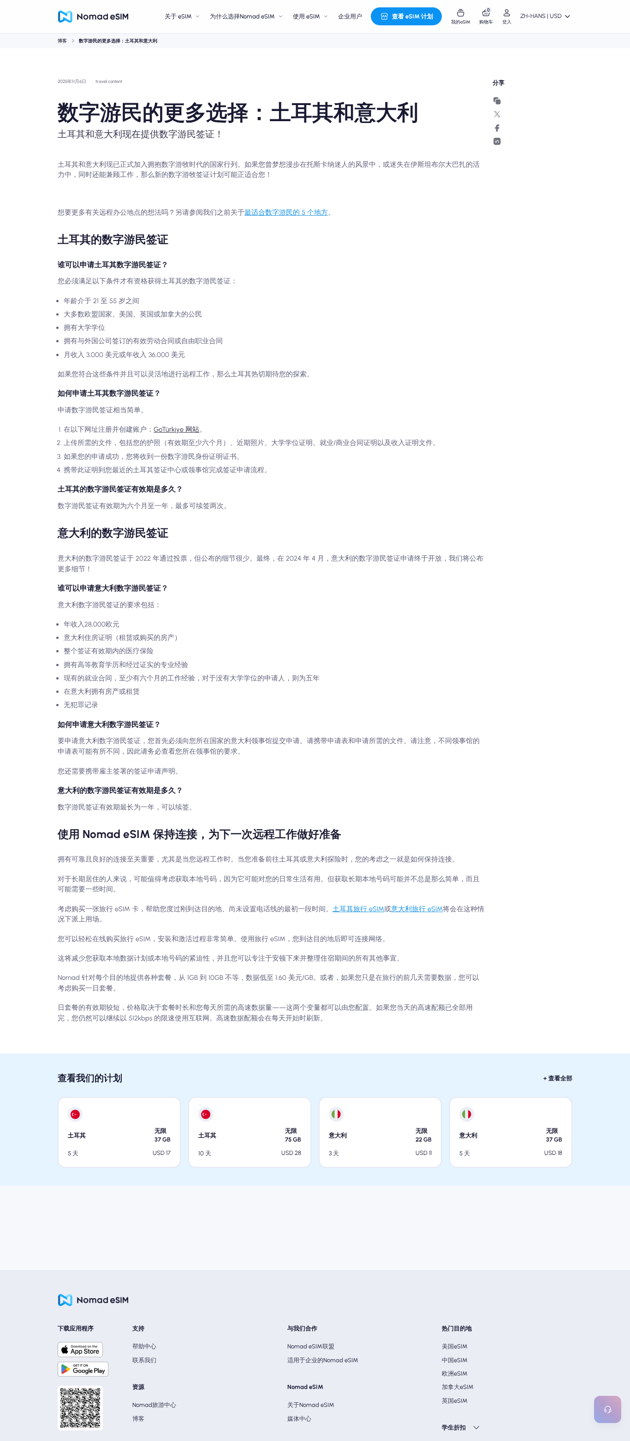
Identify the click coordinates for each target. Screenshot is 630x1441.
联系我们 (144, 1360)
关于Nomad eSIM (310, 1404)
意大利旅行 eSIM (417, 909)
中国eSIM (455, 1360)
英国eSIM (455, 1400)
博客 (62, 40)
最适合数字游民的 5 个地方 (286, 212)
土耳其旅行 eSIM (358, 909)
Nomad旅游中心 (154, 1404)
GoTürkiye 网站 (176, 429)
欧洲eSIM (455, 1373)
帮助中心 (144, 1346)
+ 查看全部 (557, 1078)
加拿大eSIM (458, 1386)
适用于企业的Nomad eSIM (322, 1360)
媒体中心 (299, 1418)
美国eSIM (455, 1346)
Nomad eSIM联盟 (310, 1346)
